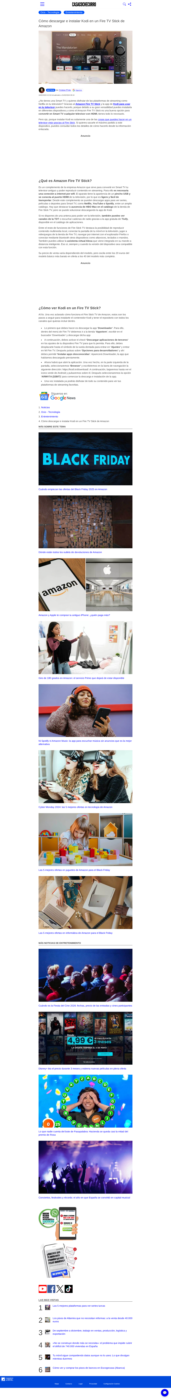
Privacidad (93, 1384)
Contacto (68, 1384)
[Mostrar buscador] (124, 4)
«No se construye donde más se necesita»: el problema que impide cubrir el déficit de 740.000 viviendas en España (92, 1345)
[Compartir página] (129, 4)
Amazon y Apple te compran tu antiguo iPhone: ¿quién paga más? (74, 615)
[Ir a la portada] (84, 4)
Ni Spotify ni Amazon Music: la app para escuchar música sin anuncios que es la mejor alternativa (85, 742)
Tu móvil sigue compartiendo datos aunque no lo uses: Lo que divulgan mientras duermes (91, 1357)
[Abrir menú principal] (42, 4)
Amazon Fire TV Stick (87, 104)
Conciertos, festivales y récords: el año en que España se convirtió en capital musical (84, 1197)
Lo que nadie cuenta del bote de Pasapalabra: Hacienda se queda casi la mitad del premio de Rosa (83, 1133)
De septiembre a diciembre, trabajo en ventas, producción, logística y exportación (90, 1332)
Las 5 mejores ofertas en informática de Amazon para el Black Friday (76, 933)
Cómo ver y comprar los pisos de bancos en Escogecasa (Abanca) (89, 1368)
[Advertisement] (85, 156)
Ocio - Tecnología (49, 12)
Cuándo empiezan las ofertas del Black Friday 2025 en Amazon (73, 489)
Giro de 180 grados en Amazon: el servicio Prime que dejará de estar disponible (81, 678)
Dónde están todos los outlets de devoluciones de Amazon (70, 552)
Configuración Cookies (112, 1384)
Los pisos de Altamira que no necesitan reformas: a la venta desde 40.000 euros (92, 1320)
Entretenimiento (74, 12)
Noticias (45, 407)
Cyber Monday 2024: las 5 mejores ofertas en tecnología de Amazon (75, 807)
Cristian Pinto (65, 90)
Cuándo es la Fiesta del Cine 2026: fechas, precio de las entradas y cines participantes (85, 1005)
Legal (80, 1384)
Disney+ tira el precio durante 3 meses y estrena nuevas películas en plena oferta (82, 1068)
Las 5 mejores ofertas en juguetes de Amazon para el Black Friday (74, 870)
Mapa (57, 1384)
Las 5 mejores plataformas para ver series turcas (79, 1305)
